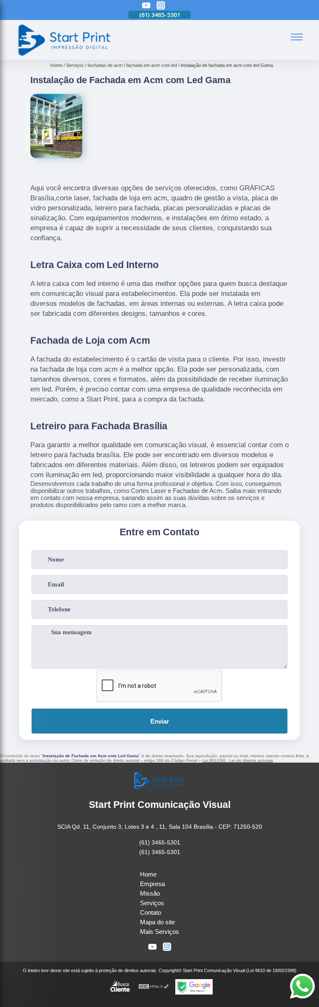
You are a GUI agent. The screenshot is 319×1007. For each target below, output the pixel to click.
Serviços (152, 902)
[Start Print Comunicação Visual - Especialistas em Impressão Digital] (63, 55)
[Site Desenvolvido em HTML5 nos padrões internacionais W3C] (153, 987)
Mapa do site (157, 922)
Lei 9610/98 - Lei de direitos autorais (237, 760)
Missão (150, 893)
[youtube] (146, 6)
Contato (150, 912)
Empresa (152, 883)
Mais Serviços (159, 931)
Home (148, 874)
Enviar (159, 721)
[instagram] (161, 6)
